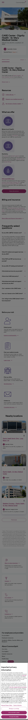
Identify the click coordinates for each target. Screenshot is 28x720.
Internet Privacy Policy (6, 705)
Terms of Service (17, 705)
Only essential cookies (14, 712)
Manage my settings (14, 708)
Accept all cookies (14, 716)
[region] (14, 691)
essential (24, 675)
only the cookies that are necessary (18, 687)
